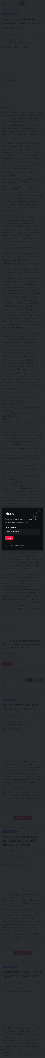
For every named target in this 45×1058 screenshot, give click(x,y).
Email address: (10, 527)
